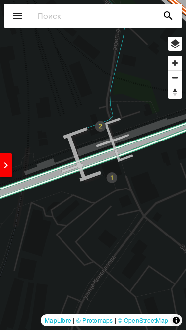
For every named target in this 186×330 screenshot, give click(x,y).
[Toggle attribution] (176, 320)
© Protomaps (94, 320)
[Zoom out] (175, 77)
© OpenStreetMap (143, 320)
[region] (93, 165)
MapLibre (58, 320)
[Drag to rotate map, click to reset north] (175, 92)
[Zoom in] (175, 63)
